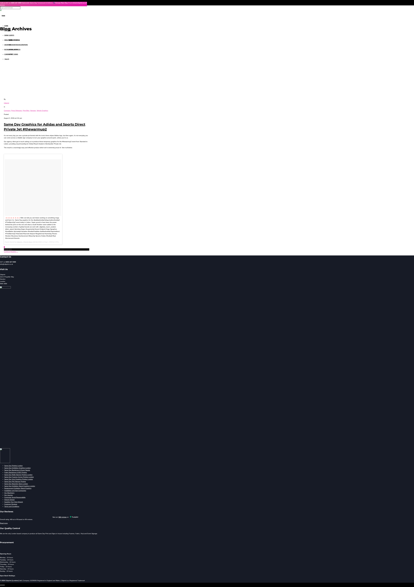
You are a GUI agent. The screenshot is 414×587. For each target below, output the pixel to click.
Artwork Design (9, 500)
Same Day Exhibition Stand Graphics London (19, 486)
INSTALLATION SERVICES (12, 49)
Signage (33, 110)
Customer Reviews (10, 504)
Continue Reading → (11, 252)
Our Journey (8, 495)
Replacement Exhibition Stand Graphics (17, 488)
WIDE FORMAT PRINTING (12, 40)
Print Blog (26, 110)
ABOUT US (7, 30)
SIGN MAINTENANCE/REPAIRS (18, 45)
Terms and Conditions (11, 506)
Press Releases (16, 110)
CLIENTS (11, 35)
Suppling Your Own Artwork (13, 502)
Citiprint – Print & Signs (24, 242)
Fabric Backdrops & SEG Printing (15, 472)
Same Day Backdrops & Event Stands (17, 470)
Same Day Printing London (13, 466)
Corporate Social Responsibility (15, 497)
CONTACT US (8, 54)
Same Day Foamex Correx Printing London (19, 477)
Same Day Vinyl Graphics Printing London (18, 479)
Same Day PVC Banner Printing (15, 481)
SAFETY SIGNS (13, 54)
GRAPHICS (7, 45)
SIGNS (6, 35)
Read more (4, 523)
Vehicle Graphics (42, 110)
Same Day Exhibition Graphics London (17, 468)
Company (7, 110)
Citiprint (6, 103)
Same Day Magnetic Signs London (16, 484)
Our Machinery (9, 493)
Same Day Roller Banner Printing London (18, 475)
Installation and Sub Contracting (15, 490)
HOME (6, 26)
